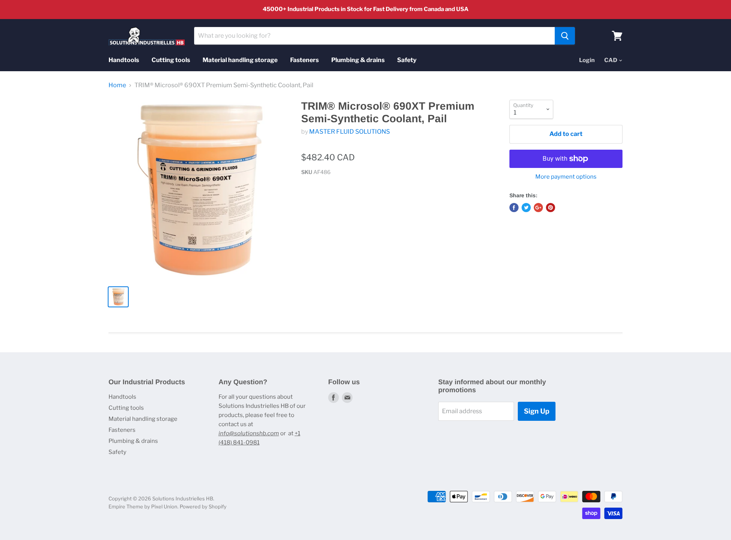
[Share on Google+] (538, 207)
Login (587, 60)
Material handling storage (240, 60)
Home (117, 85)
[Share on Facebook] (514, 207)
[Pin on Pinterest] (550, 207)
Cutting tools (171, 60)
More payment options (566, 177)
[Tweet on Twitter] (526, 207)
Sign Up (536, 411)
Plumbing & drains (358, 60)
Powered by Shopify (203, 506)
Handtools (124, 60)
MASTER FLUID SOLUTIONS (349, 131)
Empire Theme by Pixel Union (143, 506)
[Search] (565, 36)
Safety (407, 60)
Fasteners (304, 60)
